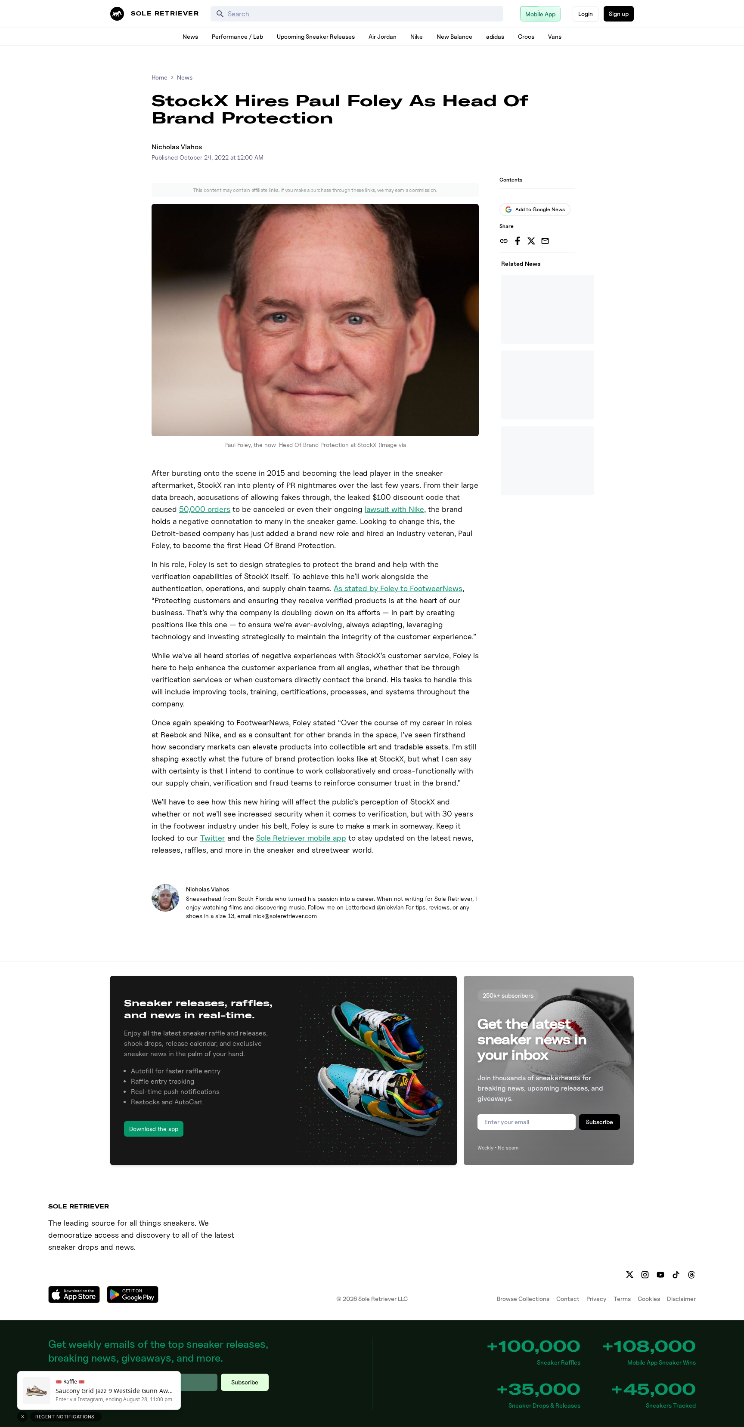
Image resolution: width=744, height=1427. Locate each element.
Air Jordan (383, 36)
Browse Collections (523, 1298)
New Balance (454, 36)
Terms (622, 1298)
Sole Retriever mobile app (301, 837)
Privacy (596, 1298)
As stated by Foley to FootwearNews (398, 588)
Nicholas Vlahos (177, 147)
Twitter (212, 837)
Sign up (619, 13)
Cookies (649, 1298)
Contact (568, 1298)
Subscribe (599, 1121)
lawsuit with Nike (394, 509)
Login (585, 13)
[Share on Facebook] (517, 241)
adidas (495, 36)
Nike (416, 36)
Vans (554, 36)
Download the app (153, 1128)
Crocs (526, 36)
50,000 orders (204, 509)
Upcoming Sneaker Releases (316, 36)
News (190, 36)
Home (159, 77)
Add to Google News (540, 209)
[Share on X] (531, 241)
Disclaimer (681, 1298)
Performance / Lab (237, 36)
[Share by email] (545, 241)
